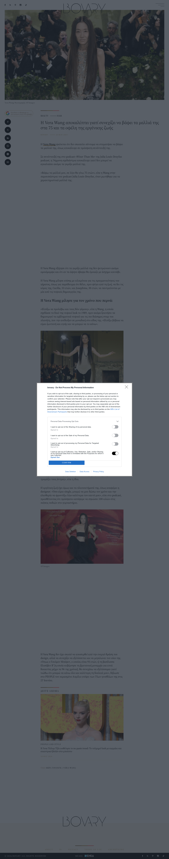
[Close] (127, 387)
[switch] (115, 427)
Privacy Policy (98, 472)
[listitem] (84, 421)
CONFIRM (66, 463)
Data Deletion (70, 472)
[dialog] (84, 429)
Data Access (84, 472)
